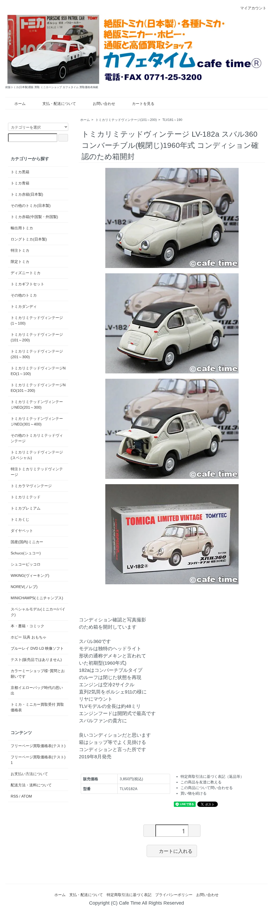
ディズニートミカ (26, 273)
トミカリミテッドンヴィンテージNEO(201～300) (37, 404)
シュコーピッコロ (26, 564)
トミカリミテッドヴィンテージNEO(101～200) (38, 388)
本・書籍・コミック (27, 626)
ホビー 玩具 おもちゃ (28, 637)
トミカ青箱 (20, 183)
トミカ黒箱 (20, 172)
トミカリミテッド (26, 497)
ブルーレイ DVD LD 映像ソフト (37, 648)
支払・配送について (59, 103)
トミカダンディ (24, 306)
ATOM (26, 796)
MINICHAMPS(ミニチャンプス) (37, 598)
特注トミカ (20, 250)
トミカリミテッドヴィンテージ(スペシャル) (37, 455)
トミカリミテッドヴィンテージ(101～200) (126, 120)
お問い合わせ (104, 103)
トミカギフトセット (27, 284)
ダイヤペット (22, 530)
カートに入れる (175, 850)
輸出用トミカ (22, 228)
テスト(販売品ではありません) (36, 659)
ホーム (20, 103)
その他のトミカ (24, 295)
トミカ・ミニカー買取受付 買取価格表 (37, 707)
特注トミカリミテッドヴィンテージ (37, 472)
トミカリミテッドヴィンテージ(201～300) (37, 354)
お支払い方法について (29, 774)
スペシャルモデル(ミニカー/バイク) (38, 612)
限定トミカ (20, 261)
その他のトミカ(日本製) (31, 205)
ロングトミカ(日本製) (29, 239)
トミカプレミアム (26, 508)
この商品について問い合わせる (206, 788)
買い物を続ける (193, 793)
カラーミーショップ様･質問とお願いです (38, 674)
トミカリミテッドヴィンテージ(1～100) (37, 320)
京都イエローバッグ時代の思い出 (37, 690)
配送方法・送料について (31, 785)
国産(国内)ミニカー (27, 542)
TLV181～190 (172, 120)
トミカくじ (20, 519)
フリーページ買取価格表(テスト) (38, 746)
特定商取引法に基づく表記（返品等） (212, 776)
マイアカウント (253, 8)
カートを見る (143, 103)
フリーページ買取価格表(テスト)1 (38, 760)
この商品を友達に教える (201, 782)
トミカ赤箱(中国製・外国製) (34, 217)
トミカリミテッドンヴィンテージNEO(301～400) (37, 421)
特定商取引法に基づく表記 (129, 895)
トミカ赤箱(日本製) (27, 194)
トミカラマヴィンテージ (31, 486)
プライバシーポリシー (173, 895)
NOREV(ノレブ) (24, 587)
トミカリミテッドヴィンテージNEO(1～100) (38, 371)
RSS (14, 796)
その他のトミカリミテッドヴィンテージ (37, 438)
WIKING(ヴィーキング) (30, 575)
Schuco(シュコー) (26, 553)
